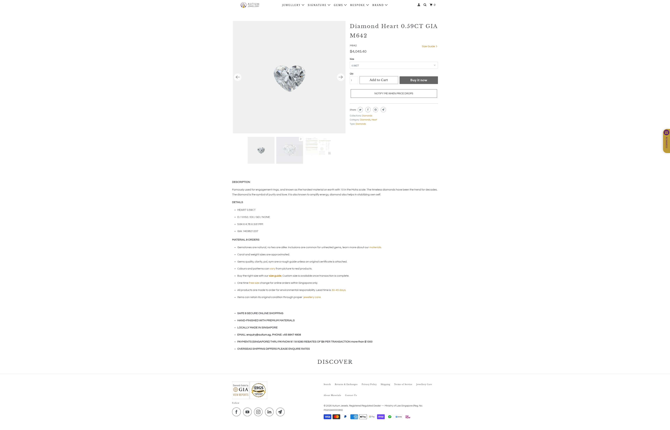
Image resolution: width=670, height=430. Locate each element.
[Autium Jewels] (250, 5)
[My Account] (419, 5)
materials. (375, 247)
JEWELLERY (292, 5)
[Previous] (237, 77)
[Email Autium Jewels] (281, 412)
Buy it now (418, 80)
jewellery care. (312, 297)
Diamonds (367, 116)
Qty (351, 74)
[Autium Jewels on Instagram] (259, 412)
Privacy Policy (369, 384)
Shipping (385, 384)
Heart (374, 120)
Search (327, 384)
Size (352, 59)
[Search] (425, 5)
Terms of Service (403, 384)
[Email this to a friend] (383, 109)
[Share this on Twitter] (360, 109)
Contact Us (351, 395)
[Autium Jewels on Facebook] (237, 412)
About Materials (332, 395)
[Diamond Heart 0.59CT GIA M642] (289, 77)
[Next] (341, 77)
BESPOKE (358, 5)
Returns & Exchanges (346, 384)
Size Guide (429, 46)
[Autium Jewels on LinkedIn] (270, 412)
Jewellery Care (424, 384)
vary (272, 268)
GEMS (339, 5)
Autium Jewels (340, 406)
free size (254, 282)
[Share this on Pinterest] (375, 109)
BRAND (378, 5)
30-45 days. (339, 290)
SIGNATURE (318, 5)
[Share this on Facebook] (367, 109)
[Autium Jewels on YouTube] (248, 412)
